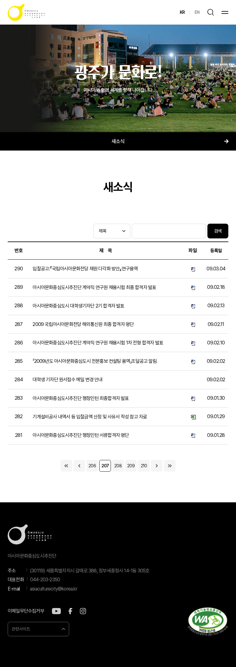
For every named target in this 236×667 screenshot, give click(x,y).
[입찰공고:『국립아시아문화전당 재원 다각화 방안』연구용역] (192, 269)
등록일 (216, 250)
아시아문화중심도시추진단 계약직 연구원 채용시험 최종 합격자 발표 (94, 287)
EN (197, 12)
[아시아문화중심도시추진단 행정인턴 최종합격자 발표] (192, 398)
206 (92, 465)
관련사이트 (21, 628)
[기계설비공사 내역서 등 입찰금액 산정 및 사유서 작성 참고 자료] (192, 416)
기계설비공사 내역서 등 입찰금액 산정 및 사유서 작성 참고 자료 (90, 417)
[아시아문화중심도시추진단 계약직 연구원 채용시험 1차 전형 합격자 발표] (192, 343)
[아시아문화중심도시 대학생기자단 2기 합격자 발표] (192, 305)
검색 (218, 231)
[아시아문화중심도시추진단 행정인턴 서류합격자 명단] (192, 435)
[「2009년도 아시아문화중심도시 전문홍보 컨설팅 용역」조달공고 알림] (192, 361)
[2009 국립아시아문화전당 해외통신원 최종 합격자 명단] (192, 324)
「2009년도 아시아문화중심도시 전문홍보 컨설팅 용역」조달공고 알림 (94, 361)
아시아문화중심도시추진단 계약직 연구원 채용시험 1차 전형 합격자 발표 (98, 343)
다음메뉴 (226, 141)
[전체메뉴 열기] (225, 12)
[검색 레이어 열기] (210, 12)
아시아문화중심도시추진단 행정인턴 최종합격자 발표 (81, 398)
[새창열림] (56, 611)
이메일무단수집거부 (26, 611)
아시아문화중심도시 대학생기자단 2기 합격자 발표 (78, 306)
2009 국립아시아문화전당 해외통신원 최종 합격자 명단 (83, 324)
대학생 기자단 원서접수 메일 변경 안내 (67, 380)
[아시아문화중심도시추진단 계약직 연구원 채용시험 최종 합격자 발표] (192, 287)
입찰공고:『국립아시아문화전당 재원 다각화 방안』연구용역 (85, 269)
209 (131, 465)
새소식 (118, 141)
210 (144, 465)
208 (118, 465)
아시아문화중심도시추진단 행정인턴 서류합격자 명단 (81, 435)
